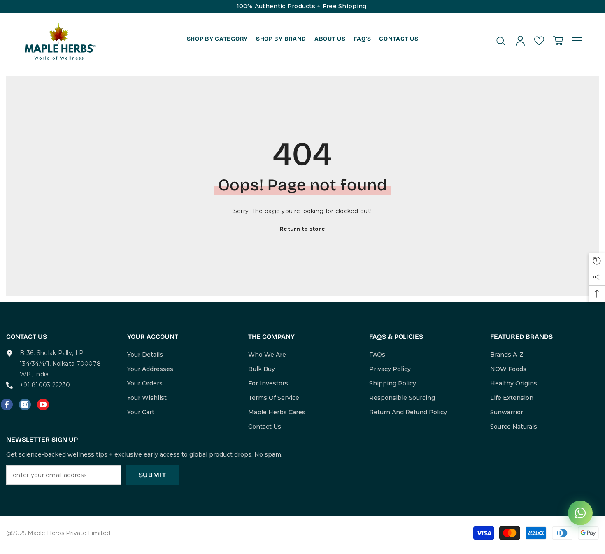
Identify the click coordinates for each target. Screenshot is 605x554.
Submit (152, 475)
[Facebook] (7, 404)
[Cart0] (558, 41)
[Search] (501, 40)
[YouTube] (43, 404)
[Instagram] (25, 404)
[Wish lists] (539, 41)
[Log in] (520, 41)
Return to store (302, 229)
